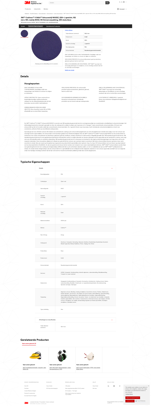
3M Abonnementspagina (52, 388)
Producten (28, 9)
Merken (46, 9)
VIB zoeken (67, 386)
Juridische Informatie (34, 402)
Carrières (26, 388)
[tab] (29, 343)
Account (122, 9)
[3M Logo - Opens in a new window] (33, 2)
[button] (140, 401)
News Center (49, 386)
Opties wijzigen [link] (69, 30)
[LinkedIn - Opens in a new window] (108, 386)
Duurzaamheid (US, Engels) (30, 395)
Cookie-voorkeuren (50, 402)
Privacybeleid (42, 402)
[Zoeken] (107, 2)
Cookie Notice (129, 394)
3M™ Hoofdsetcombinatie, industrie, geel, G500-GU (34, 368)
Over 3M (26, 386)
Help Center (95, 386)
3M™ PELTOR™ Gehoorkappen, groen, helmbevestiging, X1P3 (60, 368)
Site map (95, 388)
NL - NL (121, 2)
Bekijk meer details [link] (69, 70)
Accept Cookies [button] (130, 401)
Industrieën (37, 9)
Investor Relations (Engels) (30, 390)
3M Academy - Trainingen (71, 390)
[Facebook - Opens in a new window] (120, 386)
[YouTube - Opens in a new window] (114, 386)
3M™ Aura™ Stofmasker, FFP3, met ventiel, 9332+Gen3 (88, 368)
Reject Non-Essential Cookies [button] (133, 397)
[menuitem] (22, 26)
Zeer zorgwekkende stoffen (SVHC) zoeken (74, 388)
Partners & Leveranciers (29, 393)
